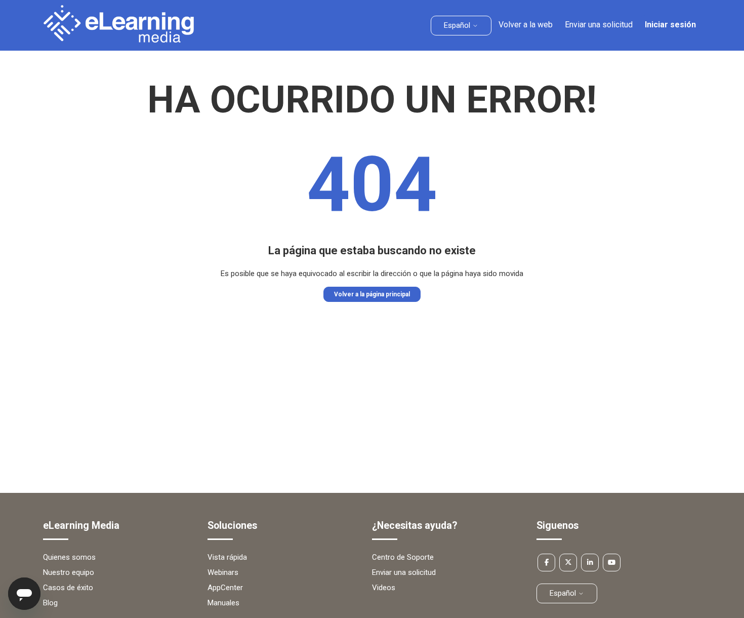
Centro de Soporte (403, 557)
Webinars (223, 572)
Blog (50, 602)
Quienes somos (69, 557)
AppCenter (225, 587)
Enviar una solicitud (599, 24)
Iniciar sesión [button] (670, 24)
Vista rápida (227, 557)
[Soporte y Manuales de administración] (118, 40)
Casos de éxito (68, 587)
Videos (383, 587)
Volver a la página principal (372, 294)
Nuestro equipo (68, 572)
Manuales (223, 602)
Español (458, 25)
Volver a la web (526, 24)
